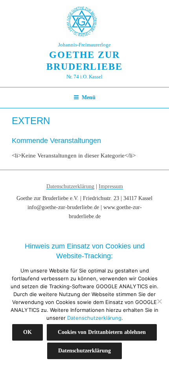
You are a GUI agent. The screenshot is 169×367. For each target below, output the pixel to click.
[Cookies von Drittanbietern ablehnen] (159, 301)
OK (27, 332)
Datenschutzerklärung (70, 186)
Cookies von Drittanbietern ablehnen (102, 332)
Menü (89, 97)
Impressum (111, 186)
